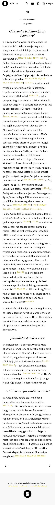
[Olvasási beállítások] (32, 3)
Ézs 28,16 (41, 456)
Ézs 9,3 (6, 116)
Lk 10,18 (45, 188)
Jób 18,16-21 (19, 289)
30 (26, 419)
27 (42, 374)
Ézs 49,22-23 (31, 79)
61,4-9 (6, 83)
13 (50, 189)
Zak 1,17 (19, 83)
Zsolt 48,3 (17, 205)
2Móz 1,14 (33, 95)
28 (4, 398)
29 (13, 406)
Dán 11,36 (7, 209)
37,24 (34, 205)
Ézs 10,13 (27, 205)
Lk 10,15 (25, 209)
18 (4, 248)
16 (40, 222)
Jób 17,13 (28, 179)
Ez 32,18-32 (39, 179)
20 (26, 273)
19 (4, 256)
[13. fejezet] (6, 465)
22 (4, 309)
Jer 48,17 (14, 116)
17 (35, 235)
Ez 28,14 (42, 205)
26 (16, 366)
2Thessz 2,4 (35, 209)
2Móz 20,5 (29, 301)
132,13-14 (31, 456)
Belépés (50, 3)
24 (4, 345)
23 (37, 317)
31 (35, 431)
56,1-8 (42, 58)
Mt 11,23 (16, 209)
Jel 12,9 (34, 221)
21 (27, 289)
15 (20, 218)
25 (20, 353)
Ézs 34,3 (20, 272)
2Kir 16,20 (7, 405)
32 (24, 444)
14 (42, 210)
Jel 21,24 (28, 83)
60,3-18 (41, 79)
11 (32, 172)
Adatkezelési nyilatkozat (17, 486)
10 (14, 163)
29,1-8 (12, 365)
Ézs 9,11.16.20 (29, 373)
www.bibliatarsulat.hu (38, 486)
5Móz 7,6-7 (23, 58)
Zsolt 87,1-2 (20, 456)
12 (46, 180)
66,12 (12, 83)
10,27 (5, 365)
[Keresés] (27, 3)
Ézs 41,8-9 (33, 58)
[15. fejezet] (48, 465)
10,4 (38, 373)
